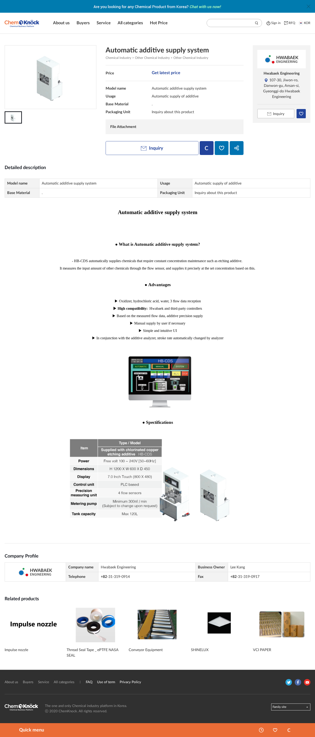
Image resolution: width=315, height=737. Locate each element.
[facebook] (298, 682)
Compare (289, 730)
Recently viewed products (261, 730)
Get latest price (166, 73)
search (256, 23)
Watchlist (275, 730)
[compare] (207, 148)
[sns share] (237, 148)
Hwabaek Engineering (282, 73)
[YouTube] (307, 682)
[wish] (222, 148)
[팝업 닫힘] (308, 6)
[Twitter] (288, 682)
